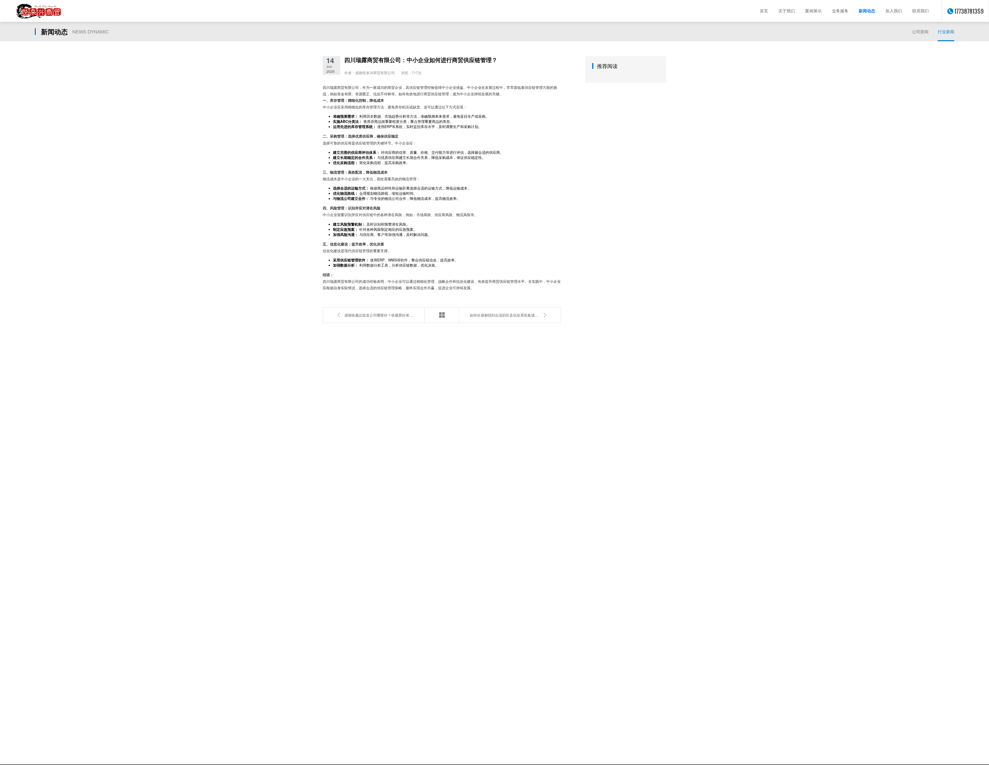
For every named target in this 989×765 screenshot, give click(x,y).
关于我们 (786, 11)
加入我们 (893, 11)
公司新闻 (920, 32)
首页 (764, 11)
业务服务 (840, 11)
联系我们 (920, 11)
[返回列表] (441, 315)
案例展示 (813, 11)
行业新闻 (946, 32)
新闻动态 (867, 11)
